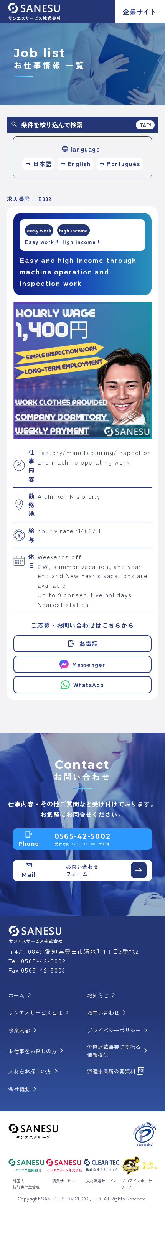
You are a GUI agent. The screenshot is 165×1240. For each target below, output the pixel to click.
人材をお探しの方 (34, 1072)
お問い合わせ (108, 1013)
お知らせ (103, 995)
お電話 (82, 643)
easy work (39, 230)
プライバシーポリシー (119, 1031)
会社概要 (24, 1089)
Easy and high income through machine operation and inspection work (78, 271)
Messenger (89, 664)
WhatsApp (88, 684)
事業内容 (24, 1031)
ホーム (21, 995)
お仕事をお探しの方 (37, 1051)
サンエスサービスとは (40, 1013)
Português (119, 163)
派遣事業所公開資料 (116, 1072)
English (75, 163)
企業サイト (140, 11)
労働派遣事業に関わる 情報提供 (119, 1051)
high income (73, 230)
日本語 (38, 163)
